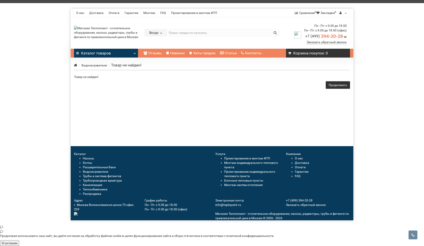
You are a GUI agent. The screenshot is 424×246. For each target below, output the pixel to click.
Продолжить (338, 85)
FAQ (163, 13)
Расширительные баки (99, 167)
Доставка (96, 13)
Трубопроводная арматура (102, 180)
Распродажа (92, 194)
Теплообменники (95, 189)
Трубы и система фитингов (102, 176)
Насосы (88, 158)
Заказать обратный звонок (327, 42)
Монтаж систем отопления (243, 185)
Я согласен (9, 243)
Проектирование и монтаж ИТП (194, 13)
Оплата (114, 13)
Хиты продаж (204, 53)
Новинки (177, 53)
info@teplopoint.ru (228, 205)
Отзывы (155, 53)
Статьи (231, 53)
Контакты (253, 53)
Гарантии (131, 13)
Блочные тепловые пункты (243, 180)
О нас (80, 13)
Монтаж (149, 13)
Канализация (92, 185)
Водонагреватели (94, 65)
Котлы (87, 163)
